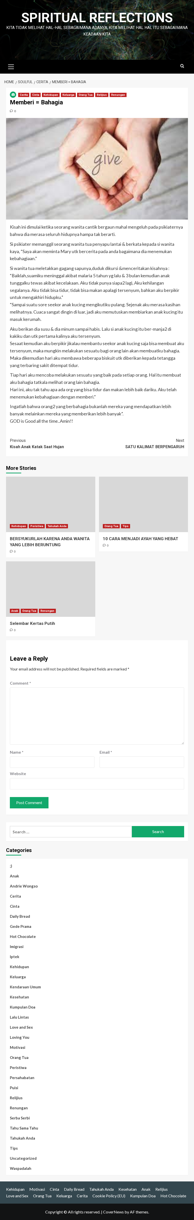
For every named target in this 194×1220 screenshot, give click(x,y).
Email (106, 752)
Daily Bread (20, 916)
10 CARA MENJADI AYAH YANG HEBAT (140, 538)
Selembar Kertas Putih (32, 623)
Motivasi (17, 1047)
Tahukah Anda (56, 526)
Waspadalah (20, 1168)
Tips (126, 526)
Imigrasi (16, 946)
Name (16, 752)
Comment (20, 683)
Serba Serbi (20, 1118)
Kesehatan (19, 997)
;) (11, 866)
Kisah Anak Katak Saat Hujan (37, 443)
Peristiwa (36, 526)
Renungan (118, 95)
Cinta (35, 95)
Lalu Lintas (19, 1017)
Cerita (24, 95)
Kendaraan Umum (25, 987)
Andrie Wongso (24, 886)
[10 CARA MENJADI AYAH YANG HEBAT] (143, 504)
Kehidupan (50, 95)
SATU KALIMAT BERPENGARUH (154, 443)
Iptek (14, 956)
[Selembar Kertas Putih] (50, 589)
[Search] (182, 66)
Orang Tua (85, 95)
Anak (14, 611)
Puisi (14, 1087)
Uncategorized (23, 1158)
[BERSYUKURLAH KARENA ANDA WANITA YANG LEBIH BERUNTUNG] (50, 504)
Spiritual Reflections (97, 17)
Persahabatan (22, 1077)
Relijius (102, 95)
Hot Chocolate (23, 936)
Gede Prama (20, 926)
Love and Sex (21, 1027)
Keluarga (68, 95)
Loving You (19, 1037)
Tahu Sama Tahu (24, 1128)
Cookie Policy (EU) (108, 1195)
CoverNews (113, 1211)
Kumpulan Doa (22, 1007)
